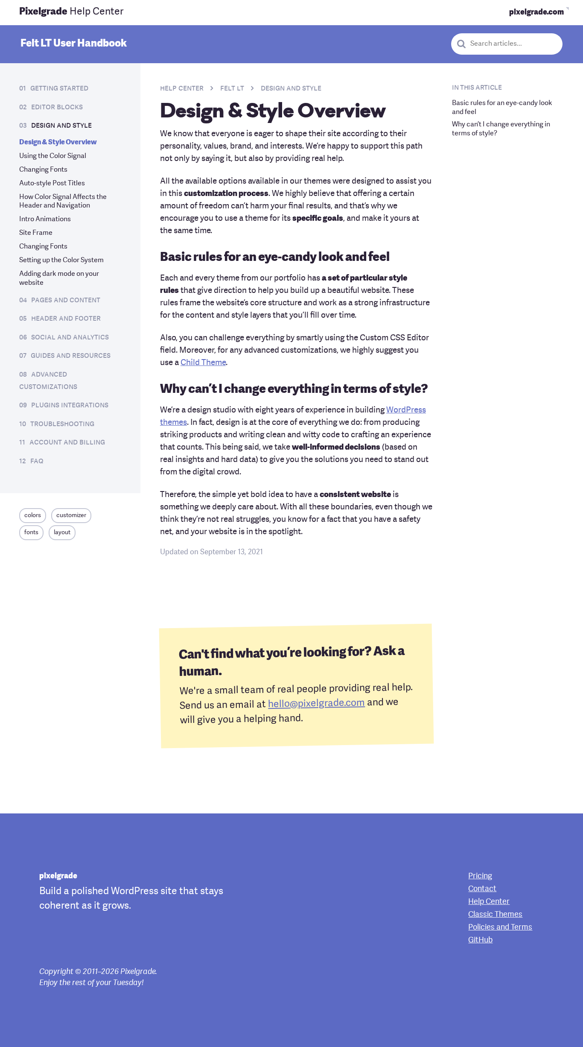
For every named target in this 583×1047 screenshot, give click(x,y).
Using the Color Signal (52, 156)
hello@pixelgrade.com (316, 704)
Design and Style (61, 125)
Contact (482, 889)
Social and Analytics (70, 337)
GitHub (480, 940)
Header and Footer (66, 318)
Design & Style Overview (58, 142)
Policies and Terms (500, 927)
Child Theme (203, 363)
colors (32, 515)
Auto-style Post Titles (52, 183)
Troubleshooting (62, 424)
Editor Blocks (57, 107)
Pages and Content (65, 300)
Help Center (71, 12)
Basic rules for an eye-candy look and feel (502, 108)
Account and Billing (67, 442)
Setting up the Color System (61, 260)
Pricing (480, 876)
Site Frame (35, 233)
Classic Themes (495, 914)
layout (62, 532)
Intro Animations (45, 219)
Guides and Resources (71, 355)
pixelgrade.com (536, 12)
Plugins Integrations (69, 405)
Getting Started (59, 88)
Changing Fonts (43, 170)
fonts (31, 532)
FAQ (37, 461)
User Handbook (73, 44)
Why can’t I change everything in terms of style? (501, 129)
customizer (71, 515)
